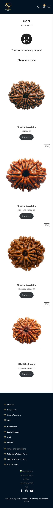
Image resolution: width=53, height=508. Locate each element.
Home (23, 25)
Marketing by (35, 499)
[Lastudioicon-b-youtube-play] (31, 490)
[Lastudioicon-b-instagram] (26, 490)
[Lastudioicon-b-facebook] (21, 490)
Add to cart (26, 137)
